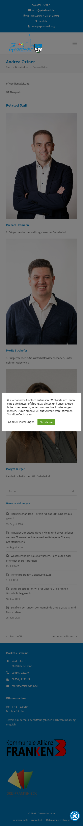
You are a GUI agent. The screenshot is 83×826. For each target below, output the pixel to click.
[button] (75, 43)
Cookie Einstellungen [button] (21, 422)
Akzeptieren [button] (46, 422)
